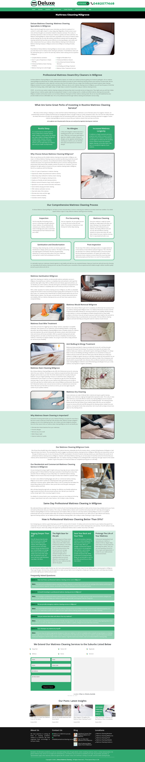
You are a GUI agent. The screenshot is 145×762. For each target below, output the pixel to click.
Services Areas (57, 9)
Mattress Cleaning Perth (103, 738)
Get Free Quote (82, 3)
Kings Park (35, 649)
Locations (48, 9)
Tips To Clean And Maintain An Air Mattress (85, 739)
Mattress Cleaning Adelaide (104, 740)
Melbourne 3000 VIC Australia (61, 734)
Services (40, 9)
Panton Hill (63, 649)
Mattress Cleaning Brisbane (104, 733)
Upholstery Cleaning (80, 9)
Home (33, 9)
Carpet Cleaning (68, 9)
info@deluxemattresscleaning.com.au (63, 739)
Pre (31, 714)
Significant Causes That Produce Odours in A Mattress (84, 735)
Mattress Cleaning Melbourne (104, 735)
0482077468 (56, 736)
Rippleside (91, 649)
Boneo (62, 654)
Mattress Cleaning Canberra (104, 742)
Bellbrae (34, 654)
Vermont (91, 654)
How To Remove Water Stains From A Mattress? (85, 744)
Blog (90, 9)
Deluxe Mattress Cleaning (64, 759)
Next (113, 714)
